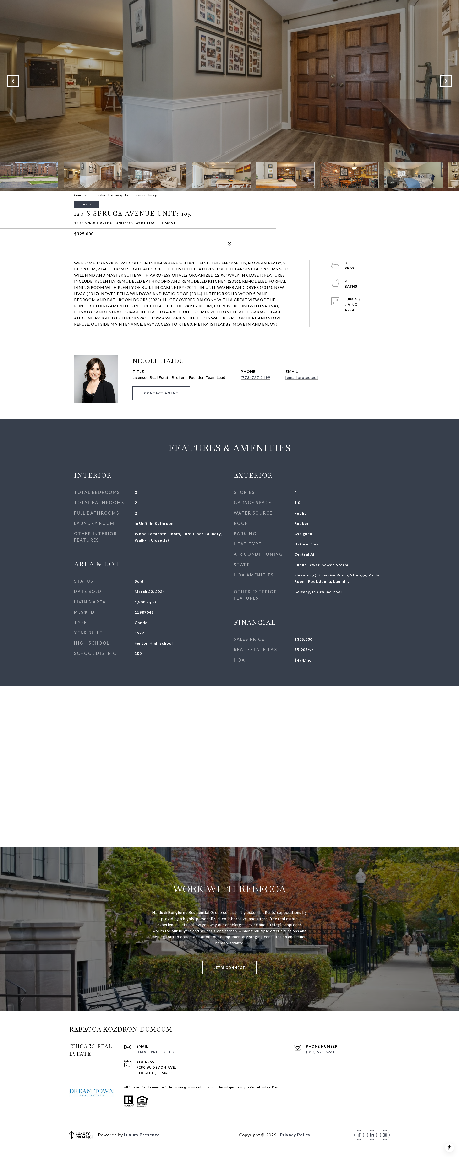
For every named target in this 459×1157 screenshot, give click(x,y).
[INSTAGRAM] (385, 1135)
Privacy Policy (295, 1134)
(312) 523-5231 (320, 1052)
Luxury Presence (142, 1134)
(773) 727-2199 (255, 377)
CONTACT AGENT (161, 393)
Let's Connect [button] (229, 967)
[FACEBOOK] (359, 1135)
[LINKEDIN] (372, 1135)
